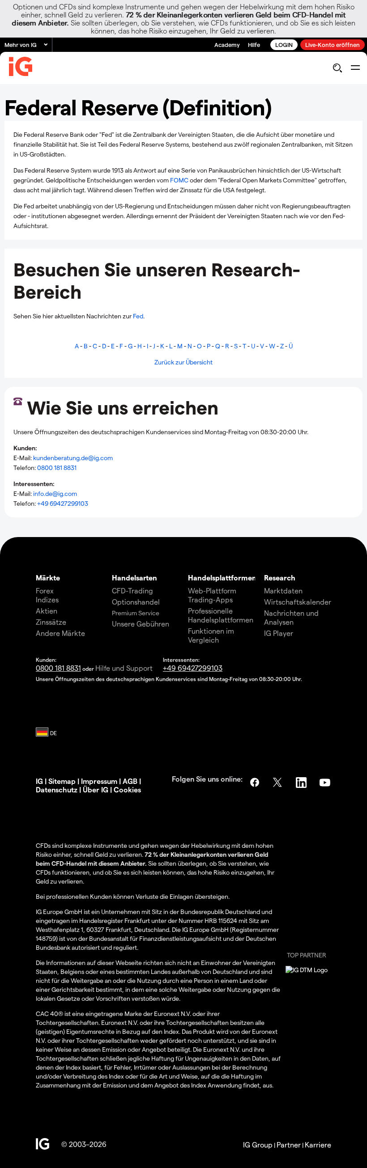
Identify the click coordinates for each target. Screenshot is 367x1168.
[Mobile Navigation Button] (355, 67)
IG (39, 781)
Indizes (47, 599)
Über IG (95, 789)
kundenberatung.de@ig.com (73, 457)
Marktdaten (283, 590)
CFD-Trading (132, 590)
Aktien (46, 610)
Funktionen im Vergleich (211, 635)
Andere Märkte (60, 633)
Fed (138, 316)
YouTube (325, 782)
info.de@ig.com (55, 493)
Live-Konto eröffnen (332, 44)
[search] (337, 67)
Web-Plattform (212, 590)
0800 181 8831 (57, 467)
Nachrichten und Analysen (291, 617)
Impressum (99, 781)
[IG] (20, 68)
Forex (45, 590)
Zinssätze (51, 622)
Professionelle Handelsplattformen (220, 615)
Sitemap (62, 781)
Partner (289, 1144)
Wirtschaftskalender (297, 601)
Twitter (278, 782)
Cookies (127, 789)
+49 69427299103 (62, 503)
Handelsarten (134, 577)
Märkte (48, 577)
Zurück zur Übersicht (183, 362)
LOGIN (284, 44)
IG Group (258, 1144)
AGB (130, 781)
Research (279, 577)
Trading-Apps (210, 599)
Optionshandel (136, 601)
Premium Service (135, 613)
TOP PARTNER (306, 955)
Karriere (318, 1144)
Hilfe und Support (124, 668)
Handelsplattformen (222, 577)
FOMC (180, 180)
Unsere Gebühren (140, 623)
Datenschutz (56, 789)
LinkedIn (302, 782)
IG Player (278, 633)
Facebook (254, 782)
